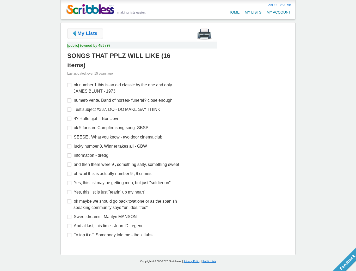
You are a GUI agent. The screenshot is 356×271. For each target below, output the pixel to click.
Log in (272, 4)
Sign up (285, 4)
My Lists (87, 33)
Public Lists (209, 261)
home (234, 12)
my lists (253, 12)
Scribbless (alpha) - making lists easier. (106, 9)
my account (279, 12)
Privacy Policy (192, 261)
